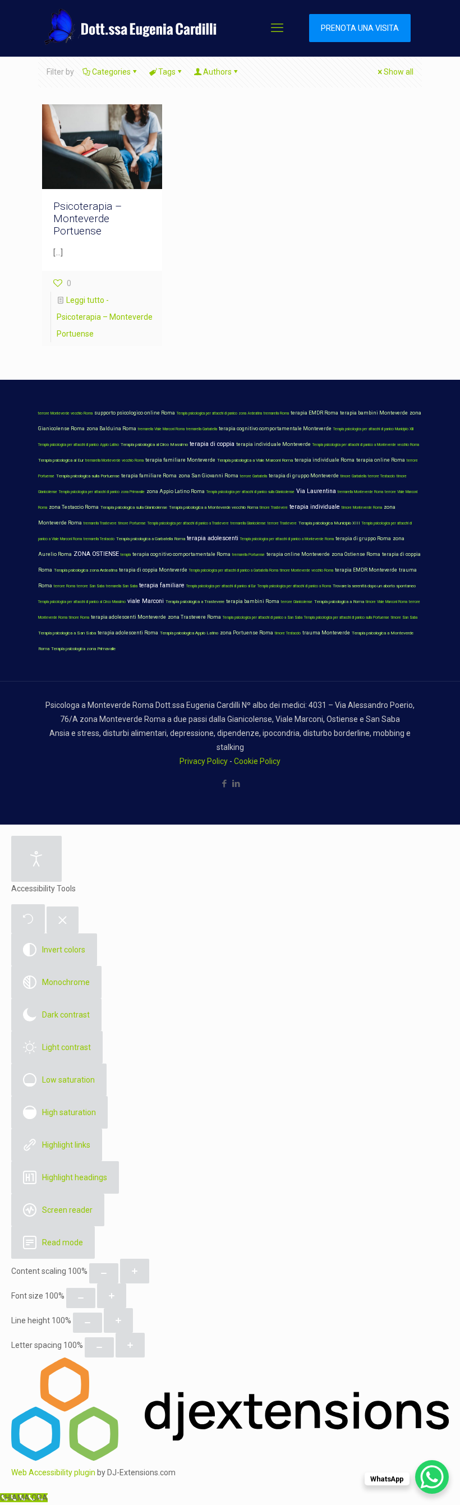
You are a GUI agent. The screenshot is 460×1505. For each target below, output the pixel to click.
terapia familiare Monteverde (180, 460)
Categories (111, 71)
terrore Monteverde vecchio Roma (65, 413)
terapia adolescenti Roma (128, 633)
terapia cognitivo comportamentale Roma (181, 554)
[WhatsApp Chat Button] (432, 1477)
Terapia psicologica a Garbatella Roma (150, 538)
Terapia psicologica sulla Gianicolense (133, 507)
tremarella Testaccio (99, 539)
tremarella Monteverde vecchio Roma (114, 460)
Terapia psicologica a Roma (339, 601)
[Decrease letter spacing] (99, 1347)
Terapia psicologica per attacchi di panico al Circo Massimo (82, 602)
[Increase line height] (118, 1320)
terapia (126, 555)
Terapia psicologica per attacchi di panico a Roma (294, 586)
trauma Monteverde (326, 633)
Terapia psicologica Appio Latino (189, 633)
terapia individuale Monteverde (273, 444)
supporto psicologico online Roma (134, 413)
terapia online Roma (380, 460)
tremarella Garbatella (201, 429)
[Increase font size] (111, 1295)
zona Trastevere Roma (194, 617)
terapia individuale (314, 506)
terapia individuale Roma (325, 460)
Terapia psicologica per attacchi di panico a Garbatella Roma (233, 570)
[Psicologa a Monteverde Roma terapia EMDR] (128, 28)
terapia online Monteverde (298, 554)
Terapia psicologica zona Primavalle (83, 648)
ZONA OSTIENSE (96, 554)
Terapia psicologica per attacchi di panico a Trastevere (188, 523)
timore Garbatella (353, 476)
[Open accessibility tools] (36, 859)
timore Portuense (132, 523)
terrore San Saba (90, 586)
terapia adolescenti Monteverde (128, 617)
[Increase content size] (134, 1271)
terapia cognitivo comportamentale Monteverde (275, 428)
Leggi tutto (105, 317)
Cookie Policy (257, 761)
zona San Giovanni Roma (208, 475)
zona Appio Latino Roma (175, 491)
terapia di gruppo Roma (363, 538)
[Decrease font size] (80, 1298)
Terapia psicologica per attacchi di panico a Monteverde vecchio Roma (365, 445)
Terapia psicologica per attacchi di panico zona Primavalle (102, 492)
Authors (217, 71)
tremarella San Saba (121, 586)
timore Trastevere (274, 507)
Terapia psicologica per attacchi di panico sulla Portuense (346, 617)
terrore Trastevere (282, 523)
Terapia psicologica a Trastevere (194, 601)
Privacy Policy (204, 761)
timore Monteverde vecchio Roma (306, 570)
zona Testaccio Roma (74, 507)
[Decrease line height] (87, 1323)
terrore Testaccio (381, 476)
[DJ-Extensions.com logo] (230, 1458)
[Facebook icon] (224, 784)
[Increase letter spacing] (130, 1345)
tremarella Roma (276, 413)
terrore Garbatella (253, 476)
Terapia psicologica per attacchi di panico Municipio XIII (373, 429)
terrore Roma (64, 586)
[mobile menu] (277, 28)
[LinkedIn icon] (236, 784)
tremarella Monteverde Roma (360, 492)
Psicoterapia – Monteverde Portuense (87, 218)
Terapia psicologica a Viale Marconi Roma (255, 460)
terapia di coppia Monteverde (153, 570)
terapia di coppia (212, 444)
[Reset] (28, 918)
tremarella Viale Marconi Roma (161, 429)
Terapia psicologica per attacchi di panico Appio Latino (78, 445)
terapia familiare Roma (149, 475)
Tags (167, 71)
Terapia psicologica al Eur (61, 460)
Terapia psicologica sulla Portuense (87, 475)
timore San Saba (404, 617)
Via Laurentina (316, 491)
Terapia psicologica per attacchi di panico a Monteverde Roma (287, 539)
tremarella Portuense (248, 555)
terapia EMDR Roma (314, 413)
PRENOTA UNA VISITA (360, 28)
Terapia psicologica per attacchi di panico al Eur (221, 586)
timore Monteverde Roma (362, 507)
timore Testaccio (288, 633)
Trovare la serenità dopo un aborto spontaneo (374, 585)
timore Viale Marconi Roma (386, 602)
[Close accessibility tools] (63, 920)
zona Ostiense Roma (356, 554)
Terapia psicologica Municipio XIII (329, 523)
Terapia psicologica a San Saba (67, 633)
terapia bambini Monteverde (374, 413)
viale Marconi (145, 601)
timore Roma (79, 617)
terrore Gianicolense (296, 602)
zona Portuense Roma (246, 633)
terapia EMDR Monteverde (366, 570)
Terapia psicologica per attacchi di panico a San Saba (262, 617)
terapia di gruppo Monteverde (304, 475)
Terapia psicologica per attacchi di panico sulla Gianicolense (250, 492)
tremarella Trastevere (100, 523)
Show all (398, 71)
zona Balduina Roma (111, 428)
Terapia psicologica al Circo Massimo (154, 444)
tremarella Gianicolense (248, 523)
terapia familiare (162, 585)
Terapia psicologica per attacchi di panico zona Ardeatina (219, 413)
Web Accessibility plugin (53, 1472)
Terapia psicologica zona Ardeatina (85, 570)
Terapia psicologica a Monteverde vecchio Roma (213, 507)
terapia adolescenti (212, 538)
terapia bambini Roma (252, 601)
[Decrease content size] (103, 1273)
